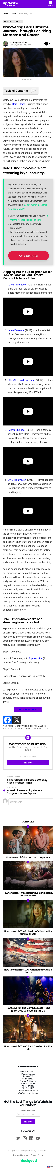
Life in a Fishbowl (18, 284)
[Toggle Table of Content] (32, 90)
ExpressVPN (35, 658)
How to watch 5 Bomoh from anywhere (28, 857)
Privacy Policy (37, 1155)
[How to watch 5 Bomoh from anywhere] (28, 840)
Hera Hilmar (18, 104)
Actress (9, 726)
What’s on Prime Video (28, 1090)
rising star (42, 728)
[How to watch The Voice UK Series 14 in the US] (28, 1029)
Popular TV (28, 1076)
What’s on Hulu (28, 1086)
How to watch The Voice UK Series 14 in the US (28, 1048)
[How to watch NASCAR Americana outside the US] (28, 952)
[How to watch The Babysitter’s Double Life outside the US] (28, 914)
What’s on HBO (28, 1088)
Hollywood (26, 728)
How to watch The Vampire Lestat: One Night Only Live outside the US (28, 1009)
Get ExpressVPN (28, 255)
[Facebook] (7, 720)
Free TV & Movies (28, 1079)
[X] (16, 720)
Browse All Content (28, 1081)
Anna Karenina (16, 330)
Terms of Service (20, 1155)
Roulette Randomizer (28, 1071)
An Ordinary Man (17, 479)
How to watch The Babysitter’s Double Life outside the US (28, 933)
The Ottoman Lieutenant (22, 380)
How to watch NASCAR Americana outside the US (28, 971)
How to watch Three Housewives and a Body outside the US (28, 894)
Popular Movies (28, 1074)
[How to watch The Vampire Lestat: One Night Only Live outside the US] (28, 990)
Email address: (28, 1111)
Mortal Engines (17, 429)
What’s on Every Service (28, 1093)
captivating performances (31, 726)
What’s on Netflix (28, 1083)
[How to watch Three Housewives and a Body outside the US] (28, 875)
